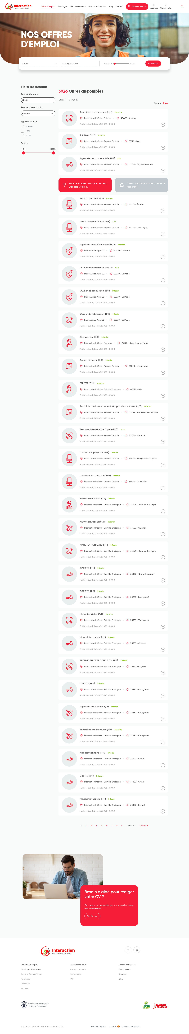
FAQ (72, 979)
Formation (25, 983)
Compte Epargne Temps (31, 974)
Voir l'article (92, 916)
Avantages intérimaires (31, 969)
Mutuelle (24, 988)
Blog (111, 6)
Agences (154, 8)
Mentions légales (98, 1026)
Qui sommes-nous (78, 6)
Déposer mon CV (139, 6)
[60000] (53, 152)
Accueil (25, 18)
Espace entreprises (97, 6)
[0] (23, 152)
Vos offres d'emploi (29, 964)
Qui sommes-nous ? (78, 964)
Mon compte (165, 8)
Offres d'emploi (47, 6)
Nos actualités (76, 974)
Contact (119, 6)
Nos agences (124, 969)
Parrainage (25, 979)
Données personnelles (131, 1026)
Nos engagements (78, 969)
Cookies (113, 1026)
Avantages (62, 6)
